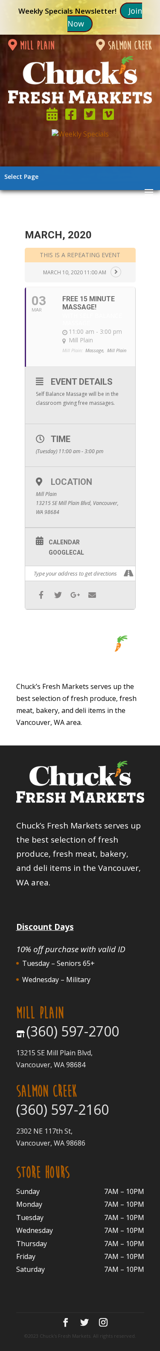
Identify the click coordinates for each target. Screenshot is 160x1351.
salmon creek (128, 45)
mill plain (35, 45)
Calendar (64, 542)
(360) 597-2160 (62, 1109)
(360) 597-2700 (72, 1031)
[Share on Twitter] (58, 595)
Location (71, 482)
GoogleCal (66, 552)
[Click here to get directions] (128, 573)
